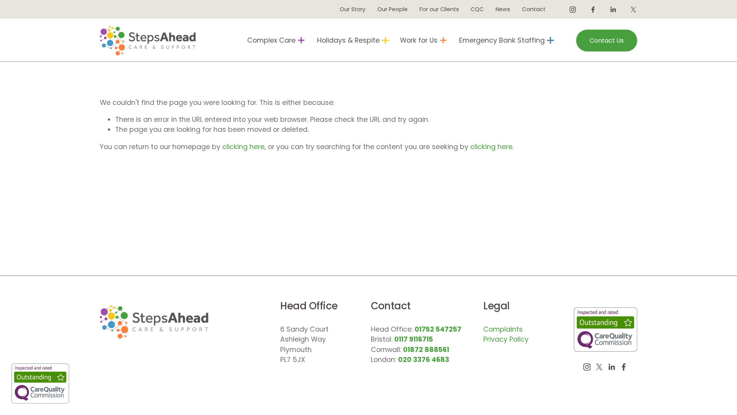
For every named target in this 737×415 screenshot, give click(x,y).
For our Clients (439, 9)
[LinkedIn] (613, 9)
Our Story (352, 9)
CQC (477, 9)
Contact (533, 9)
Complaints (503, 329)
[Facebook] (593, 9)
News (503, 9)
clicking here (243, 146)
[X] (633, 9)
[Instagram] (573, 9)
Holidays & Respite (348, 40)
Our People (392, 9)
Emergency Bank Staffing (502, 40)
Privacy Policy (506, 339)
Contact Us (607, 40)
